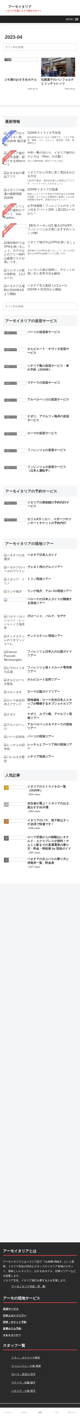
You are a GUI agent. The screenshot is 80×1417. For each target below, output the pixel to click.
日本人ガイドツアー (14, 1315)
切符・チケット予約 (14, 1322)
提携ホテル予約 (12, 1328)
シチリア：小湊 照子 (23, 1390)
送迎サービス (11, 1308)
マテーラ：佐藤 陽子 (23, 1382)
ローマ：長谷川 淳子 (23, 1374)
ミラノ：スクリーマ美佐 (25, 1357)
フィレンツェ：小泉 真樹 (26, 1365)
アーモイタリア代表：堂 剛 (28, 1286)
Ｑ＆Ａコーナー (12, 1334)
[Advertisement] (40, 1063)
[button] (69, 19)
